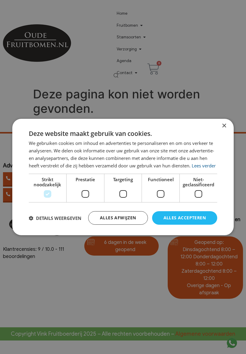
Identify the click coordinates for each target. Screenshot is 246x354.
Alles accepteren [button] (185, 217)
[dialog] (123, 177)
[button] (55, 218)
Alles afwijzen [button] (118, 217)
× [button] (224, 126)
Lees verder (204, 166)
